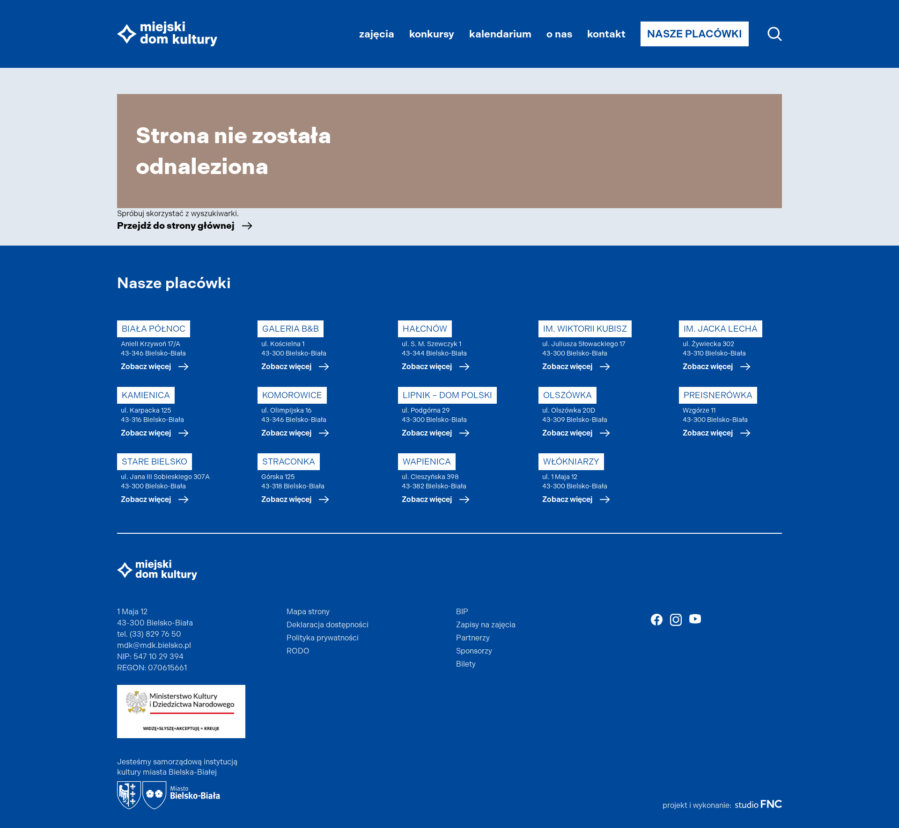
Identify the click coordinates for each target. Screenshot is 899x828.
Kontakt (606, 34)
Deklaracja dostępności (327, 624)
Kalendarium (500, 34)
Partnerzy (473, 637)
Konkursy (431, 34)
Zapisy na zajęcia (486, 624)
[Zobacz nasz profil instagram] (676, 620)
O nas (559, 34)
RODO (298, 650)
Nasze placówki (694, 34)
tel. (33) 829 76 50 (149, 634)
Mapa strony (308, 611)
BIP (462, 611)
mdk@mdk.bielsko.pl (154, 645)
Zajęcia (376, 34)
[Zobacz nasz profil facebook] (657, 619)
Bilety (466, 664)
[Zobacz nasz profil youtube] (695, 619)
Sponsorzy (474, 650)
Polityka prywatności (323, 637)
